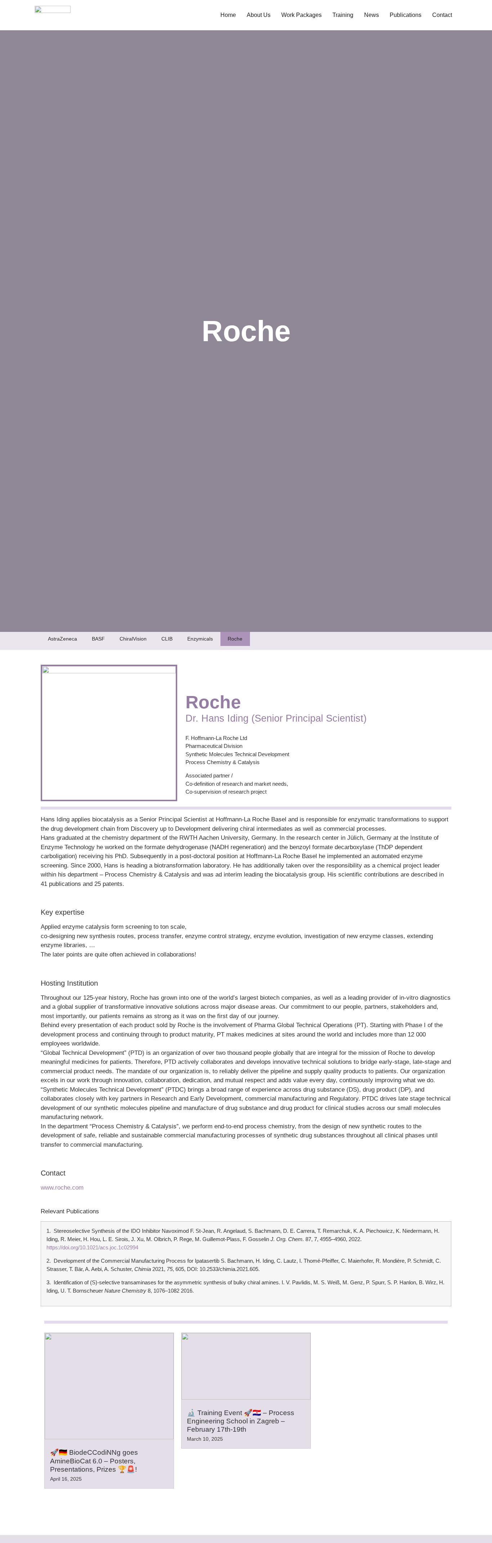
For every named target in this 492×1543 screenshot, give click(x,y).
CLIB (167, 639)
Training (342, 15)
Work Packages (301, 15)
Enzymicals (200, 639)
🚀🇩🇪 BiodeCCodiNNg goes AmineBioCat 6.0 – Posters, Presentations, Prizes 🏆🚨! (94, 1461)
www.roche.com (62, 1187)
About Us (258, 15)
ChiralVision (133, 639)
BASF (98, 639)
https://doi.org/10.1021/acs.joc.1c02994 (92, 1247)
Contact (442, 15)
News (371, 15)
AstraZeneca (62, 639)
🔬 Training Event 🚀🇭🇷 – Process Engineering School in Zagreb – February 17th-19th (240, 1421)
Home (228, 15)
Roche (235, 639)
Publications (405, 15)
